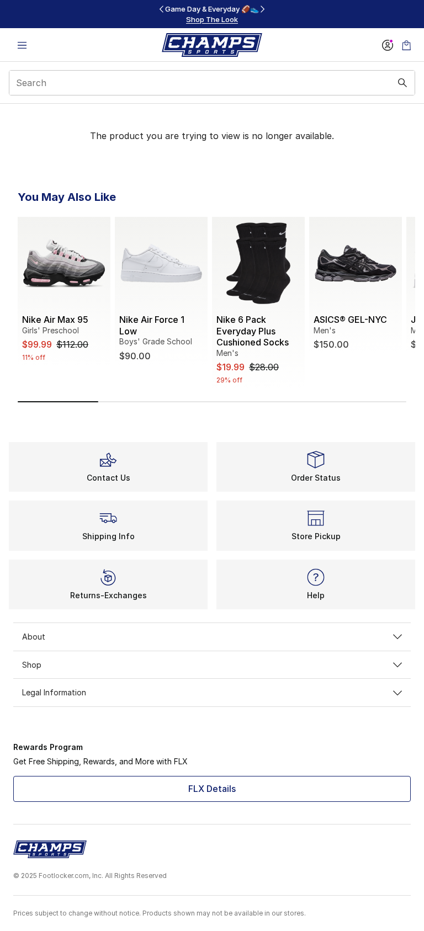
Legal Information (54, 692)
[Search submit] (402, 83)
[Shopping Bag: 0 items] (406, 45)
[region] (212, 14)
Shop (31, 664)
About (33, 636)
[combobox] (212, 83)
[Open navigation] (22, 45)
